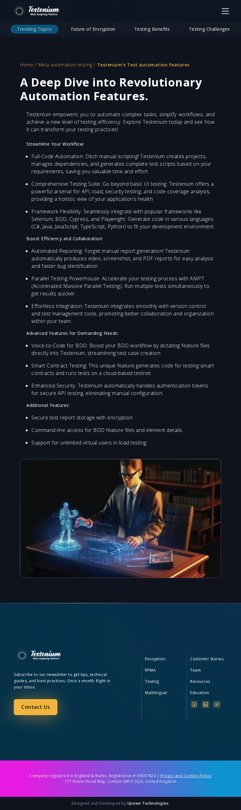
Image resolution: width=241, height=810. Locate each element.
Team (195, 670)
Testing (152, 681)
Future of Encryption (93, 29)
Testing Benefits (152, 29)
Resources (200, 681)
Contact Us (35, 707)
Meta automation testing (65, 65)
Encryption (155, 659)
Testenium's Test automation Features (143, 65)
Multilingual (156, 692)
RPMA (150, 670)
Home (26, 65)
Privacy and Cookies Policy (186, 775)
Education (199, 692)
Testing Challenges (209, 29)
